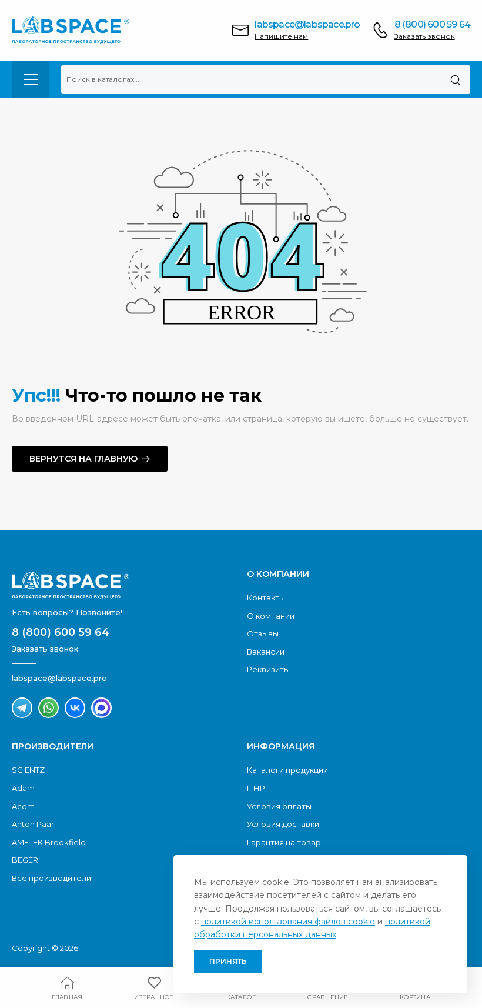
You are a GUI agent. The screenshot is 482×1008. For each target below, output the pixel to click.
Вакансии (265, 651)
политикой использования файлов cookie (288, 921)
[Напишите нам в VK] (75, 707)
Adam (23, 788)
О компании (270, 615)
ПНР (256, 788)
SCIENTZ (28, 770)
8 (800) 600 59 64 (432, 24)
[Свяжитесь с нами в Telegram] (22, 707)
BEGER (25, 860)
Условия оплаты (279, 806)
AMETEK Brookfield (49, 842)
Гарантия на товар (284, 842)
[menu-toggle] (30, 79)
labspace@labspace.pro (307, 24)
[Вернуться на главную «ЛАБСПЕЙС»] (123, 585)
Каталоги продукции (287, 770)
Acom (23, 806)
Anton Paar (33, 824)
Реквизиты (268, 669)
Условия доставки (283, 824)
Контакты (266, 597)
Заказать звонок (424, 36)
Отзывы (263, 633)
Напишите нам (281, 36)
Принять (228, 961)
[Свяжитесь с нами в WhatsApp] (48, 707)
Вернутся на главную (83, 458)
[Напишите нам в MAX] (101, 707)
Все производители (51, 878)
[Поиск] (455, 79)
